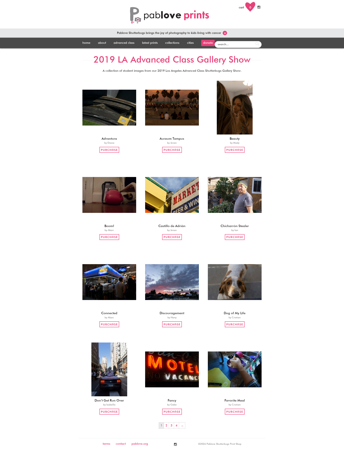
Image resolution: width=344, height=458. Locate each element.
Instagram (259, 7)
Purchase (109, 150)
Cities (190, 42)
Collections (172, 42)
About (102, 42)
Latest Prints (150, 42)
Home (86, 42)
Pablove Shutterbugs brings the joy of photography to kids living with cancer (171, 33)
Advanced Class (124, 42)
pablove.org (140, 443)
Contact (121, 443)
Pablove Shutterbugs (172, 17)
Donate (208, 42)
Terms (106, 443)
